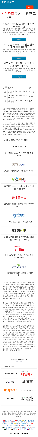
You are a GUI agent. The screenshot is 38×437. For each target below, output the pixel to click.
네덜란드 (31, 420)
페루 (34, 423)
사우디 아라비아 (8, 427)
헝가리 (8, 429)
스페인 (7, 420)
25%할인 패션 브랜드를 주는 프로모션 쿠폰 (19, 205)
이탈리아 (22, 422)
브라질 (10, 425)
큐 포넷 (31, 429)
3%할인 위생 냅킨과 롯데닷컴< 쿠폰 (19, 171)
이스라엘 (18, 427)
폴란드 (19, 420)
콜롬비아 (18, 423)
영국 (12, 420)
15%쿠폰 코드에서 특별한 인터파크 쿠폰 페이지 (19, 45)
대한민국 (23, 425)
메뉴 (30, 7)
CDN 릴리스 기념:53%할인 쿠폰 (19, 221)
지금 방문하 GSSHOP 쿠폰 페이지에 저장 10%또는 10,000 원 (19, 238)
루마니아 (7, 422)
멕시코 (5, 423)
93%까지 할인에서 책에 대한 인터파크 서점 (19, 25)
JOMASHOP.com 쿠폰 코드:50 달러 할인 (19, 154)
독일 (25, 420)
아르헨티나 (27, 423)
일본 (16, 425)
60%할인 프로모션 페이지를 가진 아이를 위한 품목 (19, 187)
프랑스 (15, 422)
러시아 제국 (22, 429)
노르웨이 (26, 427)
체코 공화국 (30, 422)
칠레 (11, 423)
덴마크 (33, 427)
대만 (29, 425)
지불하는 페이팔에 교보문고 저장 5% (19, 273)
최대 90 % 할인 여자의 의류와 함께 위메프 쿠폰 (19, 256)
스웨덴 (15, 429)
